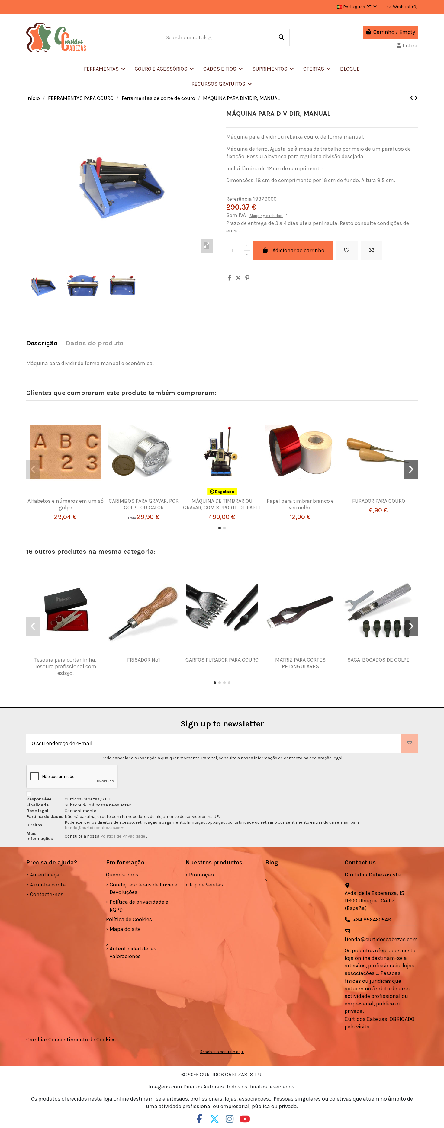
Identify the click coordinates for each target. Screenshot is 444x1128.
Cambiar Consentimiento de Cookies (71, 1039)
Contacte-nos (46, 894)
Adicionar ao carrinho (298, 250)
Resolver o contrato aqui (222, 1051)
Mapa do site (125, 929)
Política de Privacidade (123, 836)
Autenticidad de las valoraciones (133, 952)
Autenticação (46, 874)
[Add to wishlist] (347, 250)
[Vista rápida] (74, 495)
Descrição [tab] (42, 343)
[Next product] (416, 98)
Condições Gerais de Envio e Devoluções (143, 888)
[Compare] (62, 495)
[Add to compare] (371, 250)
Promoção (201, 874)
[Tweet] (238, 278)
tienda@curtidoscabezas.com (95, 827)
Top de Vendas (206, 884)
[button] (164, 68)
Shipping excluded (266, 215)
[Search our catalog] (281, 37)
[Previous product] (412, 98)
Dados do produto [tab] (95, 343)
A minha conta (48, 884)
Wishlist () (405, 6)
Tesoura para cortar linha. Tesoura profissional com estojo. (65, 666)
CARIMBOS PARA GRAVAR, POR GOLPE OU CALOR (144, 504)
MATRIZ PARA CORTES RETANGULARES (300, 663)
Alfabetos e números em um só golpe (65, 504)
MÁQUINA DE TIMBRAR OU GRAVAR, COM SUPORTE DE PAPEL (222, 504)
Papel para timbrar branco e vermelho (300, 504)
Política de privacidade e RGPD (139, 906)
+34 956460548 (372, 919)
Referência (239, 199)
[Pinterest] (247, 278)
